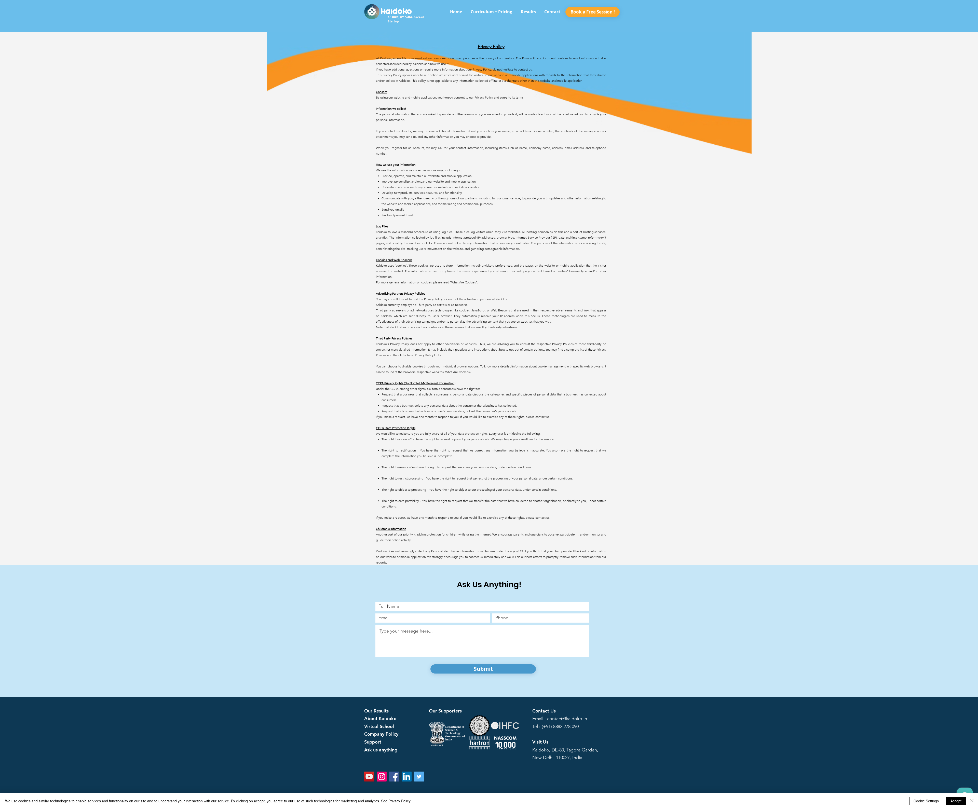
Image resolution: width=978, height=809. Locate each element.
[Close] (972, 801)
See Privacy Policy (396, 800)
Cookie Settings (926, 800)
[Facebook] (394, 776)
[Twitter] (419, 776)
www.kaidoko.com (427, 58)
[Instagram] (382, 776)
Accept (955, 800)
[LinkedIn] (407, 776)
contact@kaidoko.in (567, 718)
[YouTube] (369, 776)
